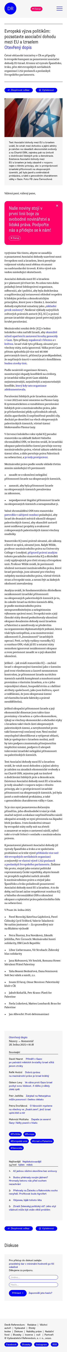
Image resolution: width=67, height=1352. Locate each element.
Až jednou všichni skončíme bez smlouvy (35, 1171)
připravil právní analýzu (42, 552)
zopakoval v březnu (40, 340)
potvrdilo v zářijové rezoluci (21, 514)
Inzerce (29, 1334)
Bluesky (17, 1334)
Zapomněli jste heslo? (40, 1293)
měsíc (29, 1164)
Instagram (41, 1344)
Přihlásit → (17, 1293)
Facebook (11, 1344)
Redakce (31, 1324)
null (38, 1334)
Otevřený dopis (18, 47)
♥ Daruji (36, 8)
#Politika (15, 1134)
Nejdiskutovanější (32, 1161)
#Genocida (16, 1148)
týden (21, 1164)
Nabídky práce (34, 1331)
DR (10, 9)
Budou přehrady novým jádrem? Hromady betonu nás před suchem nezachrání (28, 1181)
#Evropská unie (19, 1141)
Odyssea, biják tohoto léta (27, 1200)
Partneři (48, 1334)
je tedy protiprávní (36, 457)
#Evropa (29, 1134)
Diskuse (18, 1331)
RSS (55, 1344)
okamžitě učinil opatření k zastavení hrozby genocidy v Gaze (31, 336)
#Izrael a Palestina (42, 1141)
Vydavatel (19, 1328)
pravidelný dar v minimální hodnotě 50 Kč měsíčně (31, 1265)
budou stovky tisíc (15, 363)
